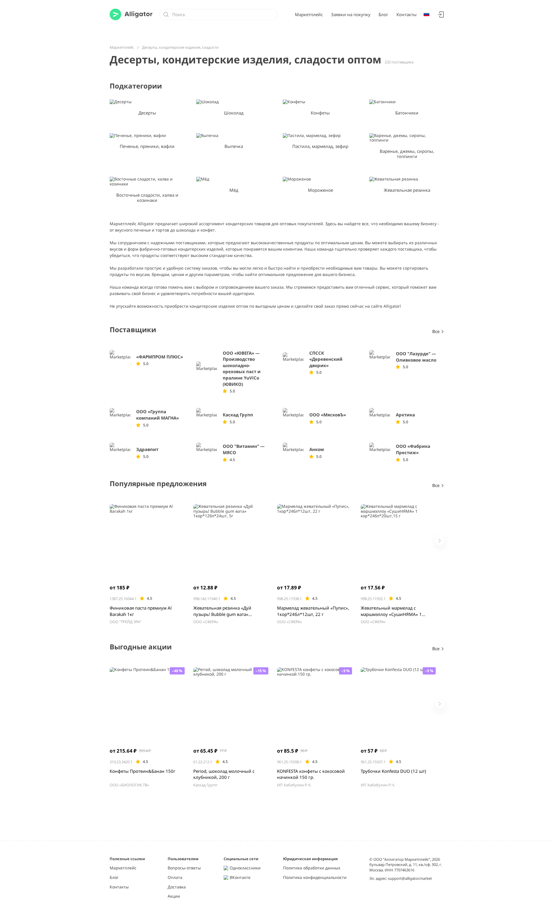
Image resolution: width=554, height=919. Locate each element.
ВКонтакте (240, 877)
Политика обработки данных (311, 868)
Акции (174, 896)
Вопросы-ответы (184, 868)
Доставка (177, 887)
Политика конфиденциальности (315, 877)
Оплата (175, 877)
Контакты (406, 14)
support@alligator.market (410, 878)
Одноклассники (245, 868)
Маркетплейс (309, 14)
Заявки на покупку (350, 14)
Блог (383, 14)
